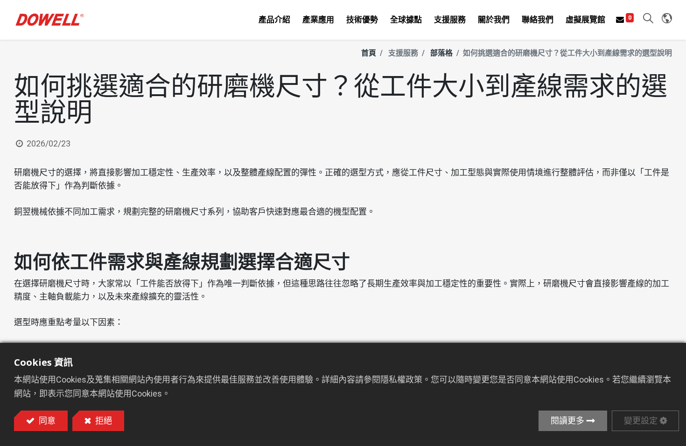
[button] (648, 19)
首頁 (368, 53)
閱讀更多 (567, 420)
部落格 (441, 53)
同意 (46, 420)
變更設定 (641, 420)
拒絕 (102, 420)
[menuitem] (406, 20)
